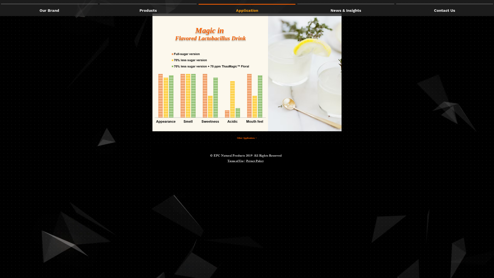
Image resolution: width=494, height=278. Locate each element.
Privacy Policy (255, 161)
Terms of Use (236, 161)
